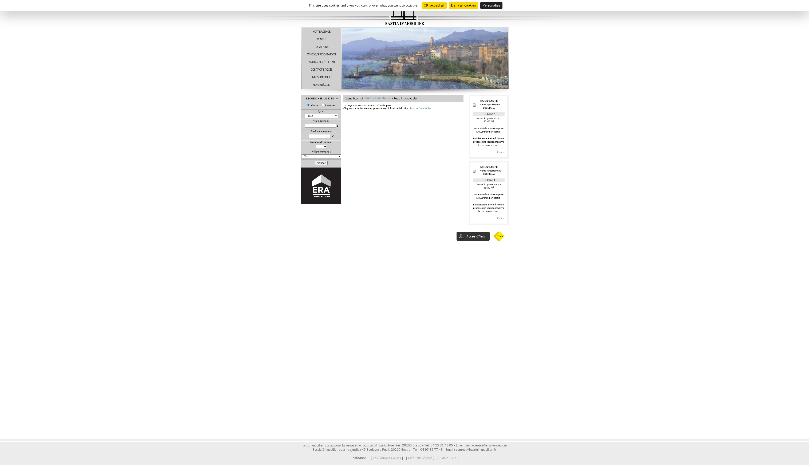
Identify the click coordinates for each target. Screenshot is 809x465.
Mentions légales (420, 458)
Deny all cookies (463, 5)
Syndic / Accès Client (321, 62)
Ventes (321, 40)
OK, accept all (434, 5)
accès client (475, 237)
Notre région (321, 85)
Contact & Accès (321, 70)
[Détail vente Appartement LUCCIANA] (500, 154)
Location (330, 106)
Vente (314, 106)
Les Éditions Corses (387, 458)
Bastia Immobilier (377, 99)
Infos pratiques (321, 78)
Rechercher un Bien (321, 99)
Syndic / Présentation (321, 55)
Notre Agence (321, 32)
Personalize (491, 5)
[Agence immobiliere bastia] (404, 25)
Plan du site (448, 458)
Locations (321, 47)
